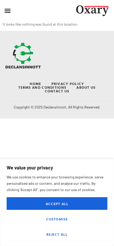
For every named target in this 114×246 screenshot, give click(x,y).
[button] (8, 11)
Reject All (57, 234)
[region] (57, 202)
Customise (57, 219)
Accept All (57, 203)
